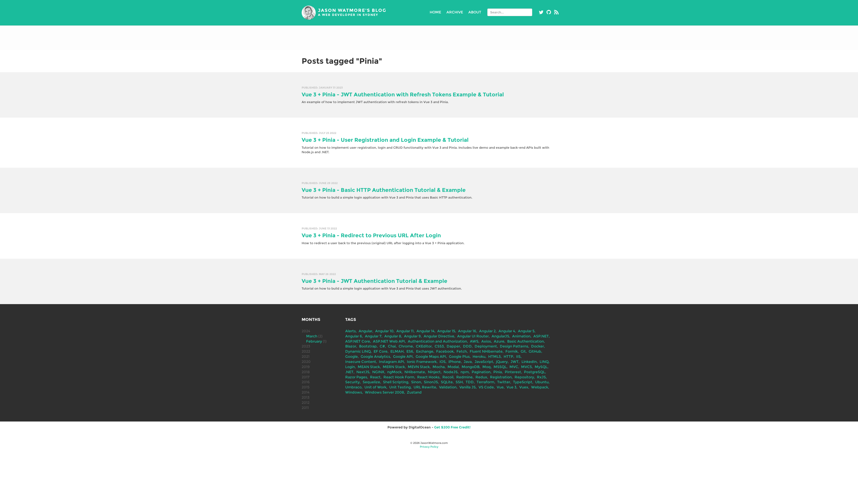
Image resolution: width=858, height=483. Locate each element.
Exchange (424, 351)
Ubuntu (542, 382)
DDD (467, 346)
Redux (481, 377)
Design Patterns (514, 346)
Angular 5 (526, 331)
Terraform (485, 382)
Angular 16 (467, 331)
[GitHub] (548, 12)
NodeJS (451, 372)
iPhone (454, 362)
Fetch (461, 351)
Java (468, 362)
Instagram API (391, 362)
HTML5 (494, 356)
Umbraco (353, 387)
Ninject (434, 372)
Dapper (453, 346)
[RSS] (556, 12)
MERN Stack (394, 367)
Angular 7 (373, 336)
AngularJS (500, 336)
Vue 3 (511, 387)
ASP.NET (541, 336)
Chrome (406, 346)
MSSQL (500, 367)
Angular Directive (439, 336)
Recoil (447, 377)
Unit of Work (375, 387)
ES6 (409, 351)
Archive (454, 12)
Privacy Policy (429, 446)
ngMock (394, 372)
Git (523, 351)
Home (435, 12)
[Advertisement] (429, 38)
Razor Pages (356, 377)
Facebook (445, 351)
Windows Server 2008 (384, 392)
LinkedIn (529, 362)
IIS (518, 356)
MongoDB (470, 367)
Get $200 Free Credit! (452, 427)
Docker (537, 346)
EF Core (380, 351)
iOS (443, 362)
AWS (474, 341)
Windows (353, 392)
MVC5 (526, 367)
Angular (365, 331)
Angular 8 (392, 336)
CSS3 (439, 346)
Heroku (479, 356)
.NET (349, 372)
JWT (515, 362)
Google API (403, 356)
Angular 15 (446, 331)
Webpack (539, 387)
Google (351, 356)
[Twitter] (541, 12)
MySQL (541, 367)
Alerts (350, 331)
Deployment (486, 346)
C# (382, 346)
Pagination (481, 372)
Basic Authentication (525, 341)
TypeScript (522, 382)
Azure (499, 341)
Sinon (416, 382)
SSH (459, 382)
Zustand (414, 392)
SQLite (447, 382)
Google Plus (459, 356)
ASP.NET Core (357, 341)
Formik (511, 351)
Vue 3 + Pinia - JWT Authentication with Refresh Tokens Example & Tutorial (403, 94)
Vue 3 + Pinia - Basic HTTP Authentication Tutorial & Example (384, 190)
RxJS (541, 377)
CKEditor (424, 346)
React (375, 377)
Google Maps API (431, 356)
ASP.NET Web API (389, 341)
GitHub (535, 351)
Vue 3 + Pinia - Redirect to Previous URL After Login (371, 235)
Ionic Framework (422, 362)
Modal (453, 367)
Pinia (497, 372)
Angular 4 (506, 331)
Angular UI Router (473, 336)
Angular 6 (353, 336)
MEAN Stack (369, 367)
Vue (500, 387)
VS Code (486, 387)
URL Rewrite (425, 387)
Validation (447, 387)
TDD (470, 382)
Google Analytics (375, 356)
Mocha (439, 367)
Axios (486, 341)
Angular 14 (425, 331)
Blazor (350, 346)
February (314, 341)
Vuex (523, 387)
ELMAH (397, 351)
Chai (392, 346)
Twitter (503, 382)
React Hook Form (398, 377)
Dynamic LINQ (358, 351)
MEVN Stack (419, 367)
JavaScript (484, 362)
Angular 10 (384, 331)
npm (465, 372)
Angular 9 (412, 336)
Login (350, 367)
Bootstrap (368, 346)
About (474, 12)
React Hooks (428, 377)
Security (352, 382)
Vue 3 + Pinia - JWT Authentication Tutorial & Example (374, 281)
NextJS (362, 372)
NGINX (378, 372)
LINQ (544, 362)
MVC (513, 367)
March (311, 336)
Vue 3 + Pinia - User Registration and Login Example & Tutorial (385, 140)
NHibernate (414, 372)
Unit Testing (400, 387)
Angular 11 (405, 331)
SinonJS (431, 382)
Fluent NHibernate (486, 351)
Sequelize (371, 382)
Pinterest (513, 372)
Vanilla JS (467, 387)
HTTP (508, 356)
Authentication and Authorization (437, 341)
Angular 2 (487, 331)
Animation (521, 336)
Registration (501, 377)
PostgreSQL (534, 372)
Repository (524, 377)
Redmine (464, 377)
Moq (486, 367)
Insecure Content (360, 362)
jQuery (502, 362)
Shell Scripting (395, 382)
